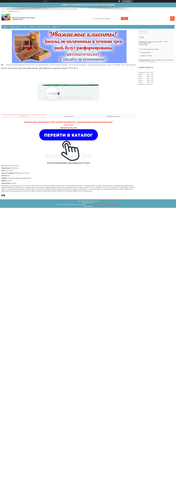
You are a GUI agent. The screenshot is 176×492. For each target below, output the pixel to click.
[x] (4, 195)
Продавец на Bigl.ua (88, 202)
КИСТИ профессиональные (77, 65)
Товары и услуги (15, 27)
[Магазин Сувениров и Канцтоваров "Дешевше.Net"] (6, 17)
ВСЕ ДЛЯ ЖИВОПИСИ (42, 65)
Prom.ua (96, 201)
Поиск (124, 18)
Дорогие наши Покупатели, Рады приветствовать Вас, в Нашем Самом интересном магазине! (68, 122)
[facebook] (2, 195)
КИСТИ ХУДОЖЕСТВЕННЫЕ (58, 65)
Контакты (33, 27)
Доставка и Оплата (44, 27)
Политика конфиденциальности (110, 204)
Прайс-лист (56, 27)
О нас (25, 27)
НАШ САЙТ (68, 124)
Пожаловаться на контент (93, 204)
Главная (5, 27)
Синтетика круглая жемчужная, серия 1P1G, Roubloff (103, 65)
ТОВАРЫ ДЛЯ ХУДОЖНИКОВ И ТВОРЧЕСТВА (20, 65)
